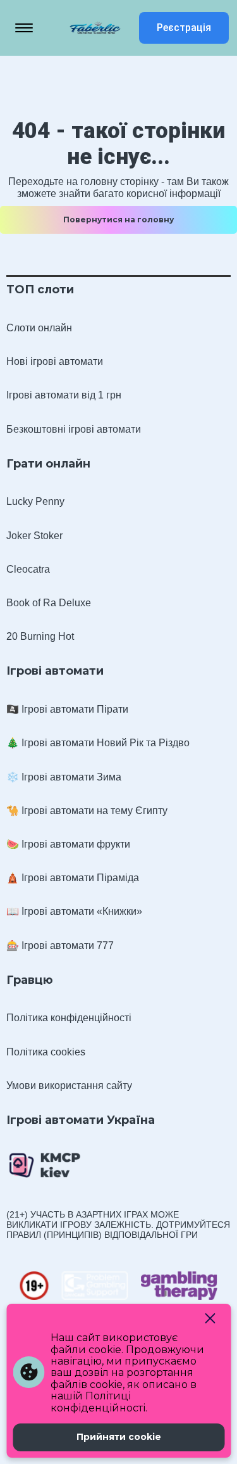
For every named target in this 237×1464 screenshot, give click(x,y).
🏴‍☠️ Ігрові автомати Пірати (67, 709)
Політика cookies (45, 1052)
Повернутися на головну (118, 219)
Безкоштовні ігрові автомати (73, 429)
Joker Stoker (34, 535)
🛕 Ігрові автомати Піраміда (72, 877)
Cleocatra (28, 569)
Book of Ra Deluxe (48, 602)
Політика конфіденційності (68, 1017)
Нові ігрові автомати (54, 361)
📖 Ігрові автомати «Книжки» (74, 911)
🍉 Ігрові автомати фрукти (68, 844)
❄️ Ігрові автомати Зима (63, 777)
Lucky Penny (35, 501)
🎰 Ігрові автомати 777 (60, 945)
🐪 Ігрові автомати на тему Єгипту (86, 810)
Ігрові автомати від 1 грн (63, 395)
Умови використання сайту (69, 1085)
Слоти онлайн (39, 327)
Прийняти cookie (118, 1436)
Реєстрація (184, 28)
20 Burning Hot (40, 636)
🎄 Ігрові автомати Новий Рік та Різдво (98, 742)
